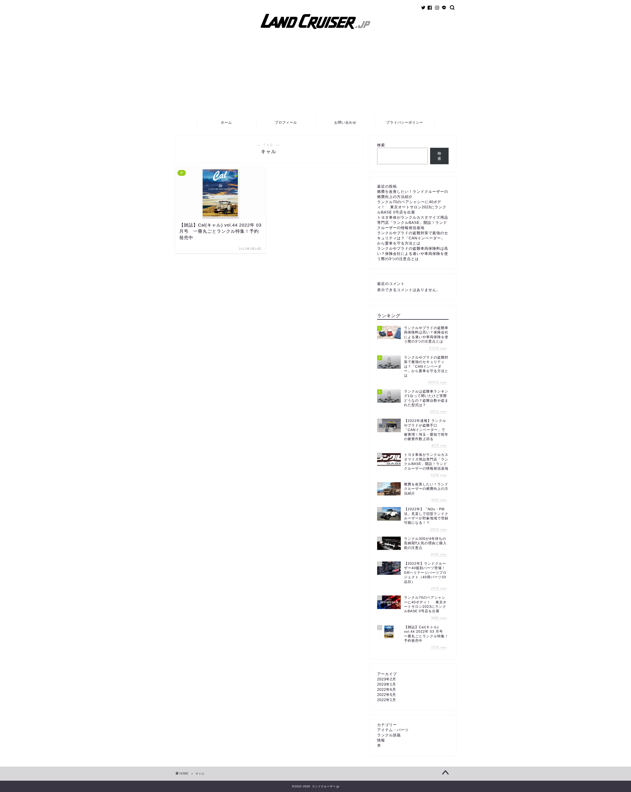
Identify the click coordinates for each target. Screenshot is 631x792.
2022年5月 (386, 695)
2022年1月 (386, 700)
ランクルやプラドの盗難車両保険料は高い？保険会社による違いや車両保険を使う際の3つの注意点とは (412, 253)
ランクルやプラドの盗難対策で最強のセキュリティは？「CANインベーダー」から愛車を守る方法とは (412, 238)
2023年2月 (386, 679)
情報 (381, 740)
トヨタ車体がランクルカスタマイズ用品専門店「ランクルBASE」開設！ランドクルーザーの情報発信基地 (412, 222)
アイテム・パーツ (393, 730)
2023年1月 (386, 684)
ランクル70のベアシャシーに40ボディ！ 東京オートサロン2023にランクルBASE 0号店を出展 (411, 207)
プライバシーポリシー (404, 122)
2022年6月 (386, 689)
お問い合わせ (345, 122)
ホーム (226, 122)
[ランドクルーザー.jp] (315, 30)
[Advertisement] (315, 79)
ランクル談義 (389, 735)
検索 (381, 145)
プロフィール (286, 122)
